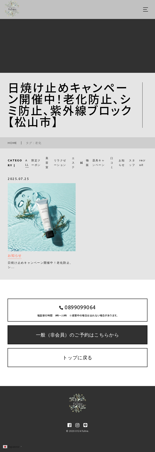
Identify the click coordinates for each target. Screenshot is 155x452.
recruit (142, 162)
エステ (73, 163)
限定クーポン (36, 162)
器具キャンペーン (98, 162)
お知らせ (122, 162)
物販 (87, 162)
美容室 (47, 163)
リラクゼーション (60, 162)
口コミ (111, 163)
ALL (27, 162)
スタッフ (132, 162)
